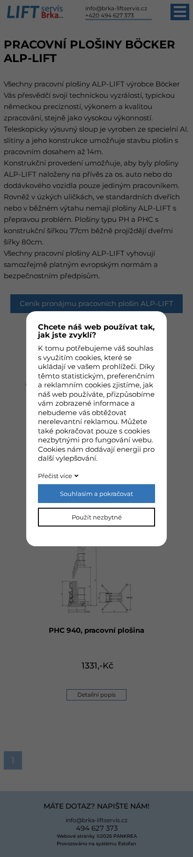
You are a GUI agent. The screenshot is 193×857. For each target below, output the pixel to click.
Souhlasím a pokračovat (96, 493)
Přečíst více (55, 476)
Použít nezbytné (97, 517)
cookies (88, 357)
